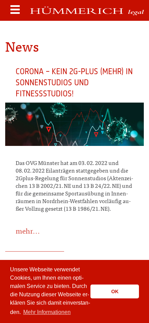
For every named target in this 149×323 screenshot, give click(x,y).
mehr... (28, 232)
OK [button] (115, 291)
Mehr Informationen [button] (47, 312)
